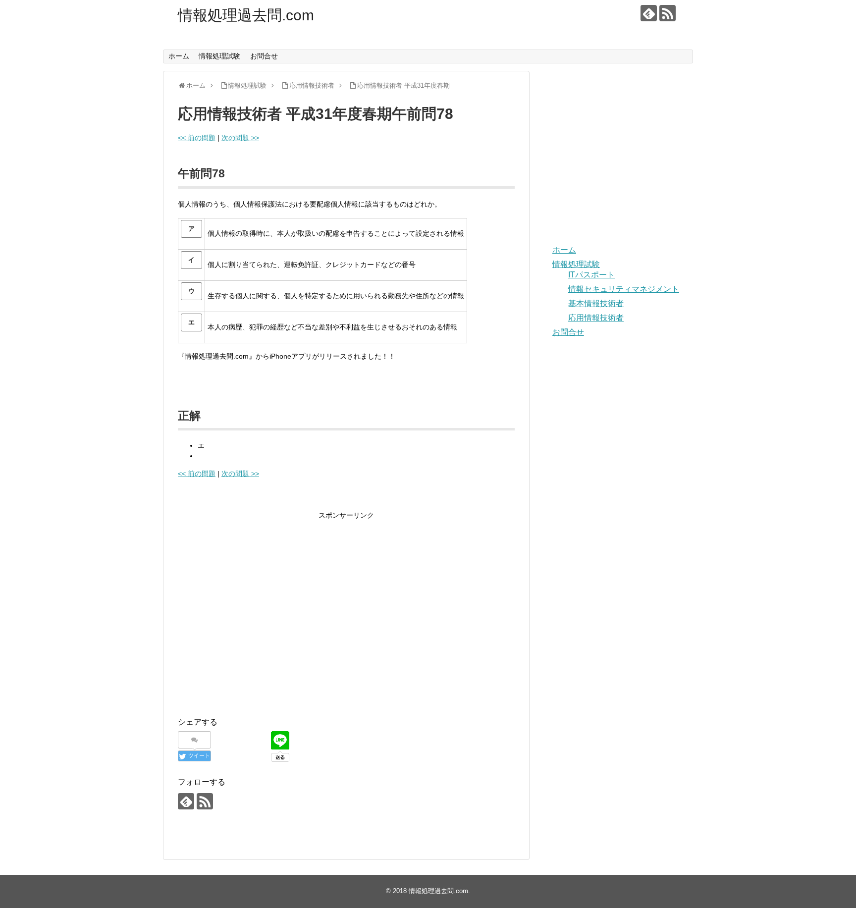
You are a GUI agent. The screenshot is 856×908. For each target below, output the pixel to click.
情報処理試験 (219, 56)
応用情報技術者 (596, 318)
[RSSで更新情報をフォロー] (667, 13)
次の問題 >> (240, 138)
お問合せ (264, 56)
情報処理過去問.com (246, 15)
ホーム (178, 56)
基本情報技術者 (596, 303)
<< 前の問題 (196, 138)
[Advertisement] (261, 621)
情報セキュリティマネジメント (623, 289)
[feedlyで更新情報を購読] (649, 13)
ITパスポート (591, 274)
